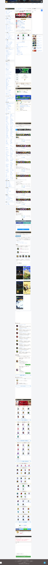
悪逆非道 (7, 147)
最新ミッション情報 (8, 12)
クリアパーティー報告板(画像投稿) (21, 27)
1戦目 (17, 45)
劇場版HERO (11, 160)
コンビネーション (7, 162)
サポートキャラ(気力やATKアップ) (9, 49)
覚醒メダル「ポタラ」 (8, 181)
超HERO (7, 121)
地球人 (11, 145)
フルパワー (7, 167)
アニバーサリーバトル (8, 67)
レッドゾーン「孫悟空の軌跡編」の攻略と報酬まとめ (22, 440)
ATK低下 (7, 57)
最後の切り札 (7, 149)
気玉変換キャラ (7, 50)
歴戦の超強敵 (7, 69)
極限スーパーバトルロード (8, 86)
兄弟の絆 (11, 156)
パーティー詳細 (23, 141)
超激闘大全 (7, 79)
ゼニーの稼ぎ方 (7, 107)
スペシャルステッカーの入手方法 (9, 200)
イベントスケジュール (8, 14)
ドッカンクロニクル (8, 73)
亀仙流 (11, 135)
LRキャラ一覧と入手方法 (8, 44)
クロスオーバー (12, 138)
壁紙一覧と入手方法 (8, 199)
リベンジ (7, 148)
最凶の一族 (7, 165)
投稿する (23, 229)
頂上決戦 (7, 99)
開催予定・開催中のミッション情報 (21, 21)
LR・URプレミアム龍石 (8, 191)
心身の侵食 (7, 136)
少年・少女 (11, 157)
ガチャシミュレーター (8, 20)
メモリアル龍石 (7, 188)
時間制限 (11, 129)
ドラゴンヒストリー (8, 91)
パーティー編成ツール (8, 33)
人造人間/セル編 (7, 155)
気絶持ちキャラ (7, 56)
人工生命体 (27, 105)
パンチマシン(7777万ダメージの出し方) (10, 97)
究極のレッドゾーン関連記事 (20, 54)
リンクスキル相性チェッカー (9, 37)
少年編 (6, 157)
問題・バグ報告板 (7, 204)
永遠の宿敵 (7, 128)
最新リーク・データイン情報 (9, 11)
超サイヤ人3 (7, 172)
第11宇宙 (7, 142)
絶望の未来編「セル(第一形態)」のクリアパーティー (22, 46)
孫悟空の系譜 (7, 160)
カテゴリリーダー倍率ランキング (9, 30)
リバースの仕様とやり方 (8, 197)
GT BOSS (11, 130)
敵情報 (17, 44)
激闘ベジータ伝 (7, 81)
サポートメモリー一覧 (8, 112)
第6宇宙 (11, 162)
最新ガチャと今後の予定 (8, 19)
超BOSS (7, 119)
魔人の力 (11, 143)
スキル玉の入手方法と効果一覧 (9, 198)
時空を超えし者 (24, 105)
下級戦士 (11, 172)
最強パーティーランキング (8, 26)
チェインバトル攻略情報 (8, 90)
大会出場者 (11, 119)
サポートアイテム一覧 (8, 111)
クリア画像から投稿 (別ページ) (27, 222)
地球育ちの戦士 (12, 120)
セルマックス (7, 75)
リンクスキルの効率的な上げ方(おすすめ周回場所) (10, 103)
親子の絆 (11, 121)
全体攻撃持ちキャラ (8, 51)
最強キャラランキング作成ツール (21, 26)
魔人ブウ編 (11, 173)
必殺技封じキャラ (7, 55)
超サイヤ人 (7, 156)
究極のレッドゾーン (8, 68)
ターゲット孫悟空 (12, 151)
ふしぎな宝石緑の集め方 (8, 105)
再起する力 (11, 134)
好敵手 (11, 155)
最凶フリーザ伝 (7, 80)
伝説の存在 (11, 128)
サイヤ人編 (7, 122)
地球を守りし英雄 (12, 116)
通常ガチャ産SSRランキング (9, 27)
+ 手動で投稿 (19, 222)
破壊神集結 (7, 85)
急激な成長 (7, 143)
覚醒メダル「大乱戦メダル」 (9, 185)
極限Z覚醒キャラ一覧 (8, 45)
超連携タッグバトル (8, 63)
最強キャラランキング (8, 25)
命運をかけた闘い (12, 124)
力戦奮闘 (11, 142)
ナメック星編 (7, 171)
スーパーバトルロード (8, 92)
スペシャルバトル (7, 62)
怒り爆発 (11, 148)
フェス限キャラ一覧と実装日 (9, 43)
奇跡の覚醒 (7, 135)
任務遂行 (11, 114)
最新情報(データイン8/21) (20, 20)
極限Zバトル (7, 87)
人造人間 (20, 105)
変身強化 (22, 105)
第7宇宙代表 (7, 166)
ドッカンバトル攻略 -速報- (11, 1)
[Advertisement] (24, 6)
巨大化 (11, 171)
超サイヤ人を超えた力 (7, 124)
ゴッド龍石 (7, 192)
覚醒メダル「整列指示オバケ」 (9, 186)
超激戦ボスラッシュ (8, 93)
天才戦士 (7, 134)
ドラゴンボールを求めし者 (12, 163)
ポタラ (6, 173)
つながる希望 (11, 136)
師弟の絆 (7, 154)
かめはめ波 (11, 154)
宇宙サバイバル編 (7, 176)
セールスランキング (8, 31)
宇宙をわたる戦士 (7, 138)
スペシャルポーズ (7, 145)
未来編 (11, 167)
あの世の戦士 (7, 151)
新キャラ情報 (7, 13)
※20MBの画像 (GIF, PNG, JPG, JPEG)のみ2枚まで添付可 (22, 555)
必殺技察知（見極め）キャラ (23, 375)
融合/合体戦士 (11, 122)
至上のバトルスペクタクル (8, 74)
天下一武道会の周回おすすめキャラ (9, 98)
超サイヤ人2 (11, 149)
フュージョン (11, 179)
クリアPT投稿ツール (24, 169)
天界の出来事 (7, 130)
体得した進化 (7, 129)
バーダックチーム (12, 147)
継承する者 (7, 116)
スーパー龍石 (7, 193)
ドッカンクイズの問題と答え (21, 22)
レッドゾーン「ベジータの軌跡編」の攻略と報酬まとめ (23, 461)
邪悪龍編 (7, 179)
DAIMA (6, 114)
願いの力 (7, 120)
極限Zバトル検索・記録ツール (9, 38)
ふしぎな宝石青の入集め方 (8, 106)
